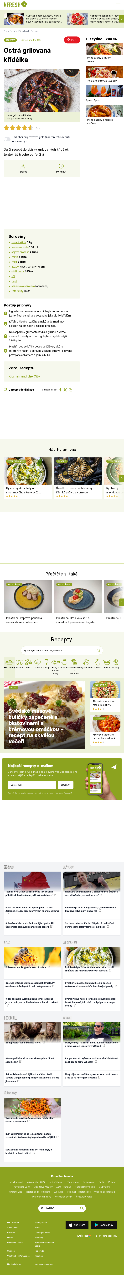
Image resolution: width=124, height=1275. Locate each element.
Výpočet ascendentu (104, 1192)
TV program (73, 1182)
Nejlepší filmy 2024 (35, 1182)
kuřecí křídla (18, 242)
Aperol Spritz (93, 100)
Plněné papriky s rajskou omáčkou (99, 121)
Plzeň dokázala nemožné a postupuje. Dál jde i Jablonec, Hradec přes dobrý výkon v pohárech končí (32, 909)
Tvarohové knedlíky (41, 1196)
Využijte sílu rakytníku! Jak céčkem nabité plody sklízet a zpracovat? (30, 1120)
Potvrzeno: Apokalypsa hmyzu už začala (26, 967)
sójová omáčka (20, 252)
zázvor (15, 266)
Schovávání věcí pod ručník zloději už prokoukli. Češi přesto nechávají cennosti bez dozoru (29, 925)
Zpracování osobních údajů (44, 1244)
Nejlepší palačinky (63, 1196)
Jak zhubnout (16, 1182)
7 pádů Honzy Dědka (85, 1187)
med (14, 261)
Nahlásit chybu (14, 1264)
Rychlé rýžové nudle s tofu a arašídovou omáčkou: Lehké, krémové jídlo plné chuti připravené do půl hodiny (90, 1002)
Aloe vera (58, 1192)
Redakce (39, 1256)
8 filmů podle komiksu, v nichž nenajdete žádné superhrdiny (29, 1060)
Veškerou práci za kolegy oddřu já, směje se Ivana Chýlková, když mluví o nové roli (90, 909)
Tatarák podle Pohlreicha (38, 1192)
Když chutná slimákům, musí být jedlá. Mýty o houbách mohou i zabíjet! (28, 1151)
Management (41, 1222)
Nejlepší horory (56, 1182)
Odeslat (65, 785)
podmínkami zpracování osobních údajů (54, 793)
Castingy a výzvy (42, 1232)
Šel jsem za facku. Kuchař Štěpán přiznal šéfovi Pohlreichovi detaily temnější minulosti (89, 925)
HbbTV (10, 1237)
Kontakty (39, 1237)
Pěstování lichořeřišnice (79, 1192)
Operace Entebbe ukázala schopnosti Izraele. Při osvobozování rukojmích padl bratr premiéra (30, 985)
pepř (14, 281)
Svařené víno (15, 1192)
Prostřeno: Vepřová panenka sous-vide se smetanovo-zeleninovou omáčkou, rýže (24, 620)
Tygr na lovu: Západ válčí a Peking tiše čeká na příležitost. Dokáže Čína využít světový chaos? (29, 893)
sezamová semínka (23, 286)
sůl (13, 276)
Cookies (11, 1251)
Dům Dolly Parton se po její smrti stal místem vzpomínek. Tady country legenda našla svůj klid (30, 1136)
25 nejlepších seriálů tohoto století (23, 1042)
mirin (14, 256)
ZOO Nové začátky (43, 1187)
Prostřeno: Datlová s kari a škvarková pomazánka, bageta (75, 620)
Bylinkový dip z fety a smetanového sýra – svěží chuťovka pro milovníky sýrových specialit (22, 490)
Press (37, 1227)
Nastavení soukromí (44, 1264)
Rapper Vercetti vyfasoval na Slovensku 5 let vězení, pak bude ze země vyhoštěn (92, 1060)
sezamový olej (20, 247)
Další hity (112, 38)
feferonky (17, 291)
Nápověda (39, 1251)
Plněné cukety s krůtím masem (98, 59)
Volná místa (12, 1227)
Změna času (89, 1182)
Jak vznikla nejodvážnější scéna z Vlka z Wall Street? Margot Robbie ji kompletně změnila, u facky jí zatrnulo (32, 1078)
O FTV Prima (13, 1222)
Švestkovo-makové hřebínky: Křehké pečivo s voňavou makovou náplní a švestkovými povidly (76, 490)
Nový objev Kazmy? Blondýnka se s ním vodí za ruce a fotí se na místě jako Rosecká (91, 1076)
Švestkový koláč (84, 1196)
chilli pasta (17, 271)
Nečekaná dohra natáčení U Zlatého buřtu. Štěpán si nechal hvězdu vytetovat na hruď (92, 893)
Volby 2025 (104, 1187)
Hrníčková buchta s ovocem (101, 80)
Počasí (111, 1182)
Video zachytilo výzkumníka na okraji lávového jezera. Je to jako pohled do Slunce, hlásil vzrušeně (31, 1001)
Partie (102, 1182)
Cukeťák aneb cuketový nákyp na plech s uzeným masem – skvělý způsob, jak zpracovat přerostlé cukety (43, 20)
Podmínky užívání (15, 1242)
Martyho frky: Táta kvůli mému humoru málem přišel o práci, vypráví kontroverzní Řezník (91, 1044)
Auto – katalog (63, 1187)
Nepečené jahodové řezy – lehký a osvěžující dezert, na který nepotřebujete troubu (106, 18)
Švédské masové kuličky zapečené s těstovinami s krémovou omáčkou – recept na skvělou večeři (36, 726)
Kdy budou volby (22, 1187)
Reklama (11, 1232)
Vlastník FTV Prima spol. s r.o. (18, 1257)
